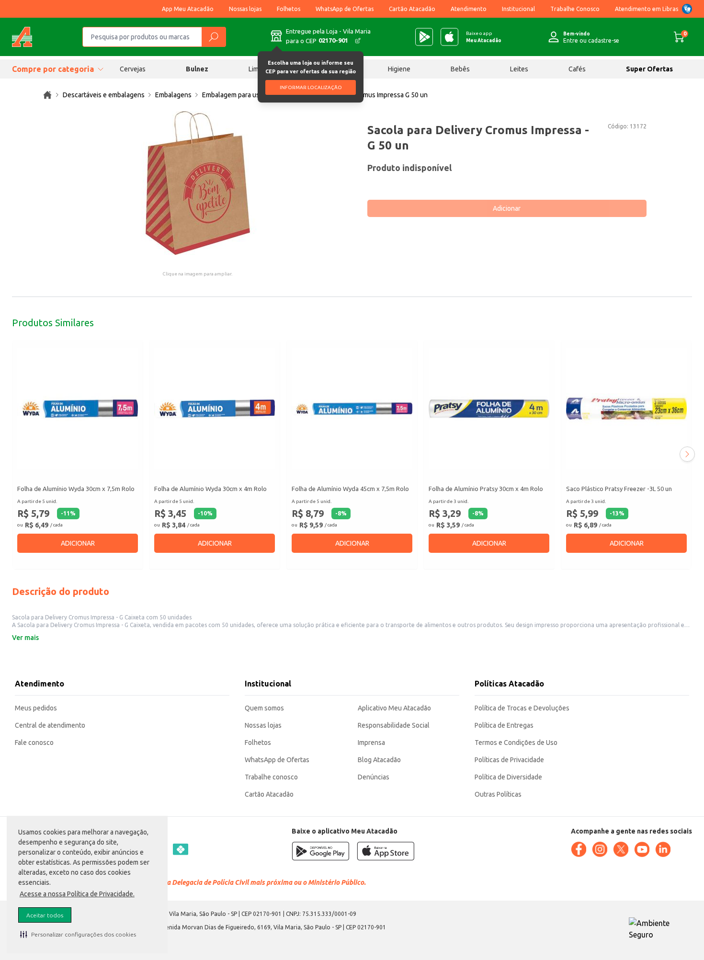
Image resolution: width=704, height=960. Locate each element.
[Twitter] (620, 849)
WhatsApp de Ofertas (345, 9)
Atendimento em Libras (646, 9)
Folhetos (288, 9)
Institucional (518, 9)
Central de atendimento (50, 725)
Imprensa (371, 742)
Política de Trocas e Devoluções (522, 708)
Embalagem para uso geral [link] (241, 95)
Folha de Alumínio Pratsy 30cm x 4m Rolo (486, 488)
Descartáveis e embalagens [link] (104, 95)
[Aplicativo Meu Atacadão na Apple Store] (449, 37)
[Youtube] (641, 849)
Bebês (460, 69)
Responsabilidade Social (394, 725)
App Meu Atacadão (188, 9)
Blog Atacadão (379, 760)
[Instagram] (599, 849)
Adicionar (507, 208)
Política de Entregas (504, 725)
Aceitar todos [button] (44, 915)
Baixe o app (483, 37)
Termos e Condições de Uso (516, 742)
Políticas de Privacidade (509, 760)
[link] (47, 95)
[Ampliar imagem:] (197, 183)
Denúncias (373, 777)
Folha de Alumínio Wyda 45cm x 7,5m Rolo (350, 488)
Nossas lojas (245, 9)
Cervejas (133, 69)
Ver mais (25, 637)
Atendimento (469, 9)
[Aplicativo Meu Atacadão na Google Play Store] (424, 37)
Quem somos (264, 708)
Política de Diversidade (508, 777)
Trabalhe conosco (271, 777)
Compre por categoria (53, 69)
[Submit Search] (214, 36)
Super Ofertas (649, 69)
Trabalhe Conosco (575, 9)
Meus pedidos (36, 708)
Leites (519, 69)
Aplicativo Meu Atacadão (394, 708)
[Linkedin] (662, 849)
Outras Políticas (498, 794)
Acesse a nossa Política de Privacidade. (77, 894)
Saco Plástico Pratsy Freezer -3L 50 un (619, 488)
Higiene (399, 69)
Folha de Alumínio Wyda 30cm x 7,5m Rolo (76, 488)
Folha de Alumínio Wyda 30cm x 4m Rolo (210, 488)
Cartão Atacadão (412, 9)
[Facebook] (578, 849)
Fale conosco (34, 742)
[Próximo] (687, 454)
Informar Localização (311, 87)
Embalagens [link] (173, 95)
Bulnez (197, 69)
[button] (78, 934)
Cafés (577, 69)
